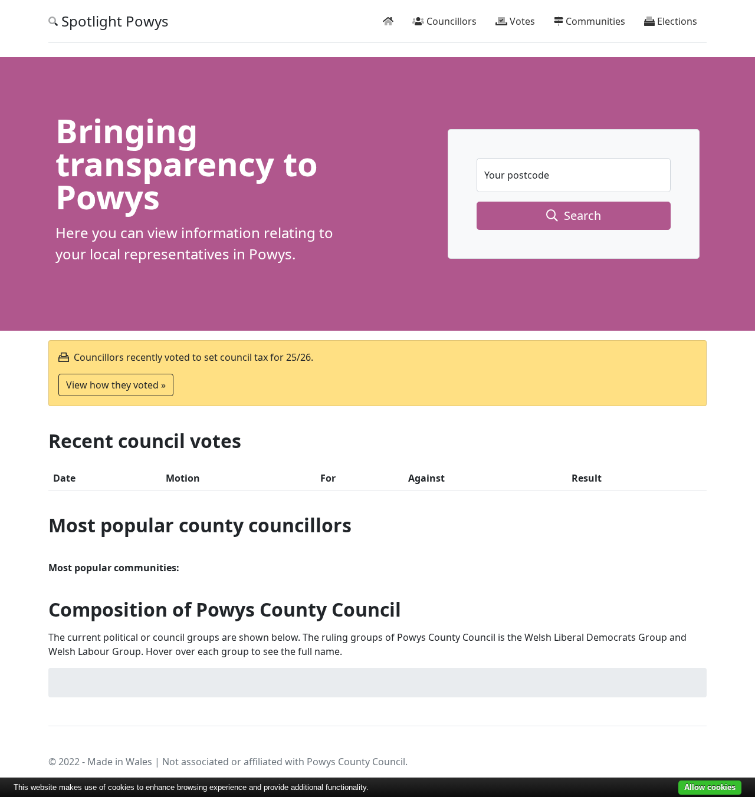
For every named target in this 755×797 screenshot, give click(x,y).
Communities (594, 21)
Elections (676, 21)
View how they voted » (116, 384)
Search (579, 215)
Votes (521, 21)
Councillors (450, 21)
